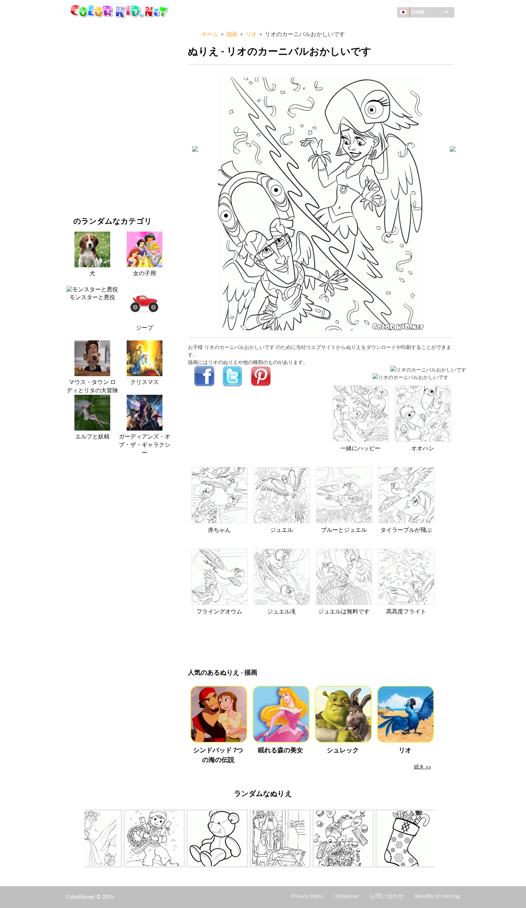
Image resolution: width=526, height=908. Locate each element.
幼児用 (80, 146)
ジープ (144, 328)
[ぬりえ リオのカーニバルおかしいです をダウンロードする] (410, 377)
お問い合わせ (387, 896)
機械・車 (83, 28)
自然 (78, 190)
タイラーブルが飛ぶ (406, 530)
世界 (78, 43)
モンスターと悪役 (92, 298)
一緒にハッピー (360, 449)
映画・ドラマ (88, 175)
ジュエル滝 (281, 612)
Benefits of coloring (437, 896)
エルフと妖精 (92, 437)
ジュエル (281, 530)
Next (440, 839)
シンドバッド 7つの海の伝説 (218, 755)
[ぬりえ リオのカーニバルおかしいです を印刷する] (428, 369)
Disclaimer (346, 896)
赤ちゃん (219, 530)
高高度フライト (406, 612)
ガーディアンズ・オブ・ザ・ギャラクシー (144, 445)
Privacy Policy (307, 896)
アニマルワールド (93, 72)
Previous (78, 839)
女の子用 (83, 102)
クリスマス (144, 382)
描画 (78, 87)
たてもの (83, 57)
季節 (78, 116)
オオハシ (422, 449)
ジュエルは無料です (344, 612)
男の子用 (83, 131)
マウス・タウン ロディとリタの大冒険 (92, 386)
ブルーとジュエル (344, 530)
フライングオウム (219, 612)
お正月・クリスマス (95, 160)
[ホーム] (120, 11)
